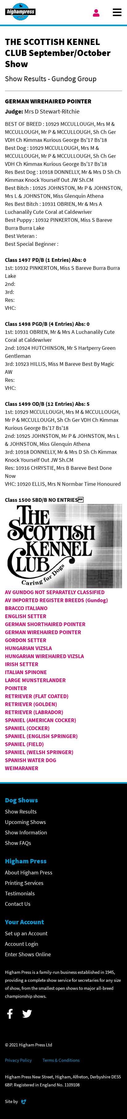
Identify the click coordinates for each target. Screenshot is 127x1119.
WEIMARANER (21, 768)
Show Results (21, 811)
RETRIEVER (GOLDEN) (31, 704)
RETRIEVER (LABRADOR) (34, 712)
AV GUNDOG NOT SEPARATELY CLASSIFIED (54, 592)
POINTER (16, 688)
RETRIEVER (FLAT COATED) (36, 696)
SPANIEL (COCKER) (27, 728)
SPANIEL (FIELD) (24, 744)
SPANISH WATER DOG (30, 760)
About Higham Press (28, 872)
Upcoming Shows (25, 821)
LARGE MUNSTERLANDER (35, 680)
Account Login (21, 943)
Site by (15, 1101)
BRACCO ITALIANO (26, 608)
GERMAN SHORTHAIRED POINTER (45, 624)
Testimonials (20, 893)
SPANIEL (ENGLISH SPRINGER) (41, 736)
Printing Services (24, 882)
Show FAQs (18, 842)
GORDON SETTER (25, 640)
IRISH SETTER (21, 664)
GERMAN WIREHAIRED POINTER (43, 632)
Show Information (26, 832)
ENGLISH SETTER (25, 616)
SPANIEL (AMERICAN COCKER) (40, 720)
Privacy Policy (18, 1060)
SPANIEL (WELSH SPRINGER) (39, 752)
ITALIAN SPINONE (26, 672)
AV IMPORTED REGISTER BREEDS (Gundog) (56, 600)
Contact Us (18, 903)
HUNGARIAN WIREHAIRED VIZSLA (44, 656)
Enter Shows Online (28, 954)
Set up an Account (26, 933)
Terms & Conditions (61, 1060)
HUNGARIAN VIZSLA (28, 648)
